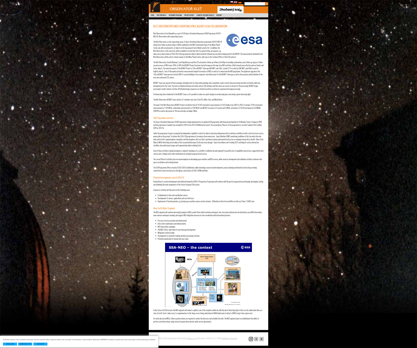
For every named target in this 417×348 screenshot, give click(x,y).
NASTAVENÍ (40, 344)
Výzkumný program (175, 15)
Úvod (152, 15)
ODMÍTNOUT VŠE (25, 344)
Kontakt (219, 15)
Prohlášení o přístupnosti (229, 338)
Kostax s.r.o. (191, 338)
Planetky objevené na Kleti (205, 15)
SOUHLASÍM (10, 344)
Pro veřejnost (161, 15)
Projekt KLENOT (189, 15)
